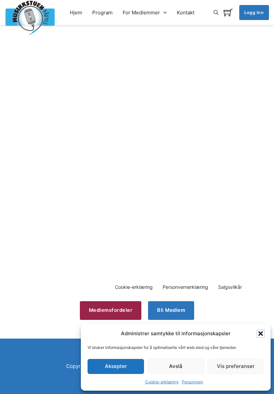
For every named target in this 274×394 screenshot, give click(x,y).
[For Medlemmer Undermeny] (165, 12)
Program (102, 12)
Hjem (76, 12)
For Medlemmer (141, 12)
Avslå (175, 366)
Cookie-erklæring (161, 381)
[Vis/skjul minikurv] (228, 12)
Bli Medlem (171, 310)
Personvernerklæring (185, 287)
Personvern (192, 381)
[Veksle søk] (216, 12)
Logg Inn (254, 12)
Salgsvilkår (230, 287)
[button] (260, 333)
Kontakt (185, 12)
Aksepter (116, 366)
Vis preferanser (236, 366)
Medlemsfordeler (111, 310)
